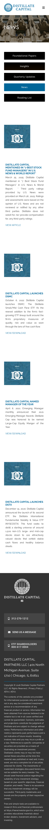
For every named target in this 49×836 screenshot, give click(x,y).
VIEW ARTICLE (13, 225)
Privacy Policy (35, 688)
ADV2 (13, 692)
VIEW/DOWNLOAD (15, 333)
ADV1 (6, 692)
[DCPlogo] (19, 4)
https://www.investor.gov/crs (20, 810)
